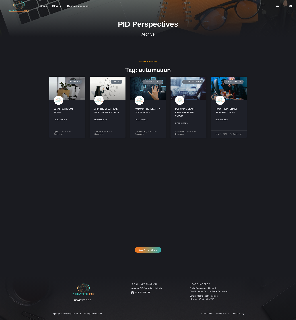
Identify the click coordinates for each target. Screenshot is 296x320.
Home (43, 6)
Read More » (60, 120)
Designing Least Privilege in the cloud (185, 112)
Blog (55, 6)
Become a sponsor (78, 6)
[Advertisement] (141, 187)
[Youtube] (291, 6)
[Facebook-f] (284, 6)
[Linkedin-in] (277, 6)
